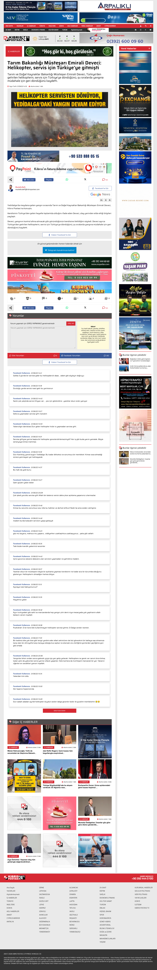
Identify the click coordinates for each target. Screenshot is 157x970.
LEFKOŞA (42, 891)
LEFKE (41, 904)
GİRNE (41, 887)
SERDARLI (73, 928)
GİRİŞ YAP (71, 323)
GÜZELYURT (43, 901)
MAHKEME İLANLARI (108, 938)
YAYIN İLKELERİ (140, 898)
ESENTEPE (73, 898)
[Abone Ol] (100, 194)
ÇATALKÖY (73, 891)
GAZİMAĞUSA (44, 894)
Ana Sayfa (10, 887)
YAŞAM (102, 942)
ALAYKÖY (43, 918)
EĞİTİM (17, 30)
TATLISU (72, 908)
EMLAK (102, 908)
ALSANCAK (73, 887)
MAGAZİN (103, 935)
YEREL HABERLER (87, 26)
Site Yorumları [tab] (18, 355)
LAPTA (71, 901)
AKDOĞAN (73, 904)
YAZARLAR (20, 26)
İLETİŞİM (138, 904)
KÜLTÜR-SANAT (54, 30)
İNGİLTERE (52, 26)
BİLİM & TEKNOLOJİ (107, 928)
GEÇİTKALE (73, 915)
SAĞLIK (25, 30)
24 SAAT (8, 30)
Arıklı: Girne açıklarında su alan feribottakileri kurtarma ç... (140, 367)
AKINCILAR (43, 915)
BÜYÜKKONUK (44, 925)
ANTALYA (10, 921)
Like (30, 179)
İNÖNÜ (71, 925)
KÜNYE (137, 901)
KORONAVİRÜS (105, 918)
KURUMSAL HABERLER (144, 887)
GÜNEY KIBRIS (105, 921)
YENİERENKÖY (44, 932)
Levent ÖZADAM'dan (98, 30)
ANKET (98, 26)
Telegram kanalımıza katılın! (61, 250)
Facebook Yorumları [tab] (72, 355)
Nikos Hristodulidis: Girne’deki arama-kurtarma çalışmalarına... (140, 453)
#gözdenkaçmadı (76, 30)
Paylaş (49, 179)
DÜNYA (61, 26)
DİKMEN (72, 894)
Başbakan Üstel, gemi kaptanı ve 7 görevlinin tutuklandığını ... (140, 361)
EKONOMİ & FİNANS (38, 30)
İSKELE (41, 898)
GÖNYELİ (42, 911)
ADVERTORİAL (105, 925)
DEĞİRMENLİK (44, 921)
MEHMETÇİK (44, 928)
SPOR (102, 915)
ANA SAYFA (9, 26)
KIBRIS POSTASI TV (142, 908)
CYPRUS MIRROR (110, 26)
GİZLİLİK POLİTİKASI (142, 891)
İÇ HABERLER (31, 26)
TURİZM (64, 30)
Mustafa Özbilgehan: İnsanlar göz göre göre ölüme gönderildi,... (140, 461)
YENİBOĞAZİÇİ (74, 932)
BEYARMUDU (74, 921)
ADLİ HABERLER (72, 26)
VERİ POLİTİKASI (141, 894)
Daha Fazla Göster (59, 711)
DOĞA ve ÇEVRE (105, 932)
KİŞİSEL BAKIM (105, 911)
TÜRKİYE (42, 26)
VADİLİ (71, 911)
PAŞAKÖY (73, 918)
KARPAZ (42, 908)
